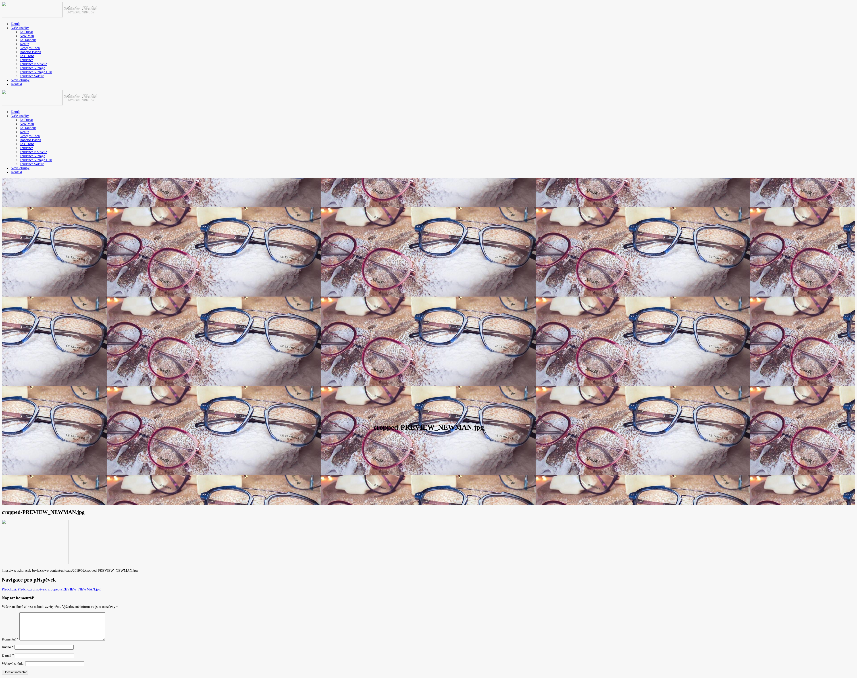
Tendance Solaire (32, 76)
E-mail (8, 655)
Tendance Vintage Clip (36, 72)
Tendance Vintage (32, 68)
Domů (15, 24)
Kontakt (16, 84)
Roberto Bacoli (30, 52)
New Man (27, 36)
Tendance (26, 60)
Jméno (8, 647)
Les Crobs (27, 56)
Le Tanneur (28, 40)
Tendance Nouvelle (33, 64)
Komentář (10, 639)
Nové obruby (20, 80)
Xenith (24, 44)
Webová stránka (13, 663)
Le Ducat (26, 32)
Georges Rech (30, 48)
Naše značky (20, 28)
